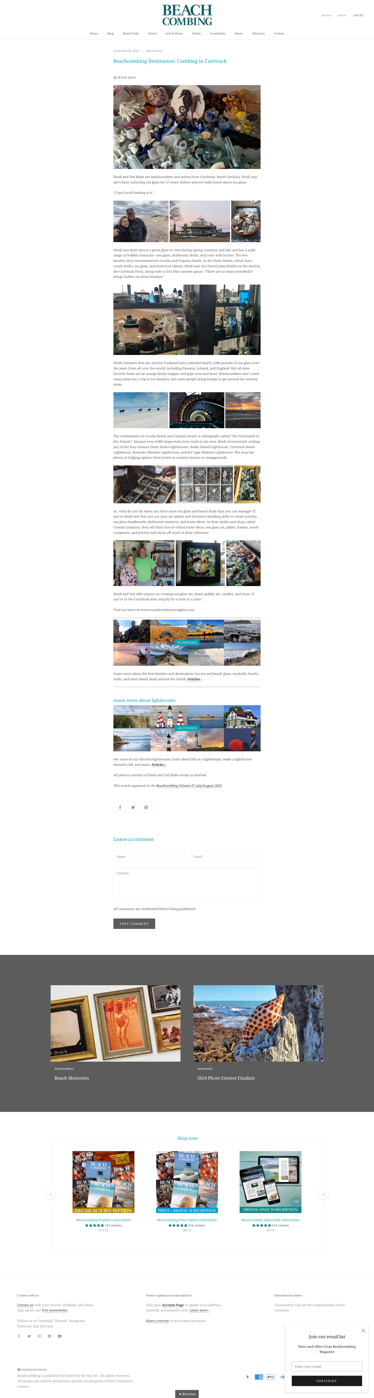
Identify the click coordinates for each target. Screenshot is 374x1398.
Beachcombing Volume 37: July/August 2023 (189, 785)
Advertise (258, 33)
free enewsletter (54, 1310)
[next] (323, 1194)
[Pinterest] (49, 1336)
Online (196, 33)
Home (94, 33)
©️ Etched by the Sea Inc (32, 1369)
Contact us (25, 1305)
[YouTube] (59, 1336)
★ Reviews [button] (187, 1394)
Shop (110, 33)
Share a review (157, 1321)
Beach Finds (131, 33)
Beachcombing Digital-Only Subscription (271, 1220)
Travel (152, 33)
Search (342, 15)
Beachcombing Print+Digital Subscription (187, 1220)
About (239, 33)
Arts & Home (174, 33)
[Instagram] (39, 1336)
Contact (279, 33)
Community (218, 33)
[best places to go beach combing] (187, 643)
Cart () (358, 15)
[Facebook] (19, 1336)
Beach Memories (72, 1078)
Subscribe (327, 1381)
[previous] (51, 1194)
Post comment (134, 924)
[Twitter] (29, 1336)
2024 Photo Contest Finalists (226, 1078)
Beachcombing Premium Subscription (103, 1220)
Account (326, 15)
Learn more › (200, 1310)
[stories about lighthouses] (187, 728)
